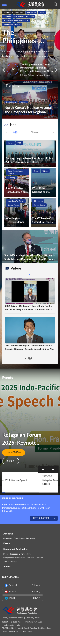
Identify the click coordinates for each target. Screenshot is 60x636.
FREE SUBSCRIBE (41, 518)
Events (6, 543)
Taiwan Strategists (10, 562)
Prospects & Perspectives (20, 554)
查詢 (55, 4)
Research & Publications (15, 549)
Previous (7, 132)
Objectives (7, 538)
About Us (8, 534)
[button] (3, 70)
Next (53, 132)
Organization (19, 538)
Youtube (23, 592)
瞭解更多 (11, 461)
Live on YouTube (14, 452)
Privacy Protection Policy (12, 618)
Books (5, 554)
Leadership (30, 538)
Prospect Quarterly (35, 558)
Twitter (23, 598)
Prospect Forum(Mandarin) (14, 558)
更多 (30, 358)
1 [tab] (29, 274)
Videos (6, 566)
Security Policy (33, 618)
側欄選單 (4, 4)
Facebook (23, 585)
